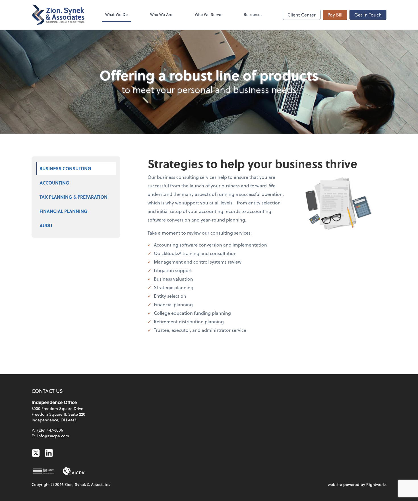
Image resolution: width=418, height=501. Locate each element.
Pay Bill (335, 14)
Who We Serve (208, 14)
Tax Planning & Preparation (73, 197)
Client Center (301, 14)
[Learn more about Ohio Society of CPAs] (44, 471)
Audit (46, 225)
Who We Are (161, 14)
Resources (253, 14)
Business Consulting (65, 168)
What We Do (116, 14)
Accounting (54, 182)
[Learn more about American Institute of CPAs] (74, 471)
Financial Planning (64, 211)
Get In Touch (368, 14)
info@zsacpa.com (53, 436)
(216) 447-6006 (50, 430)
